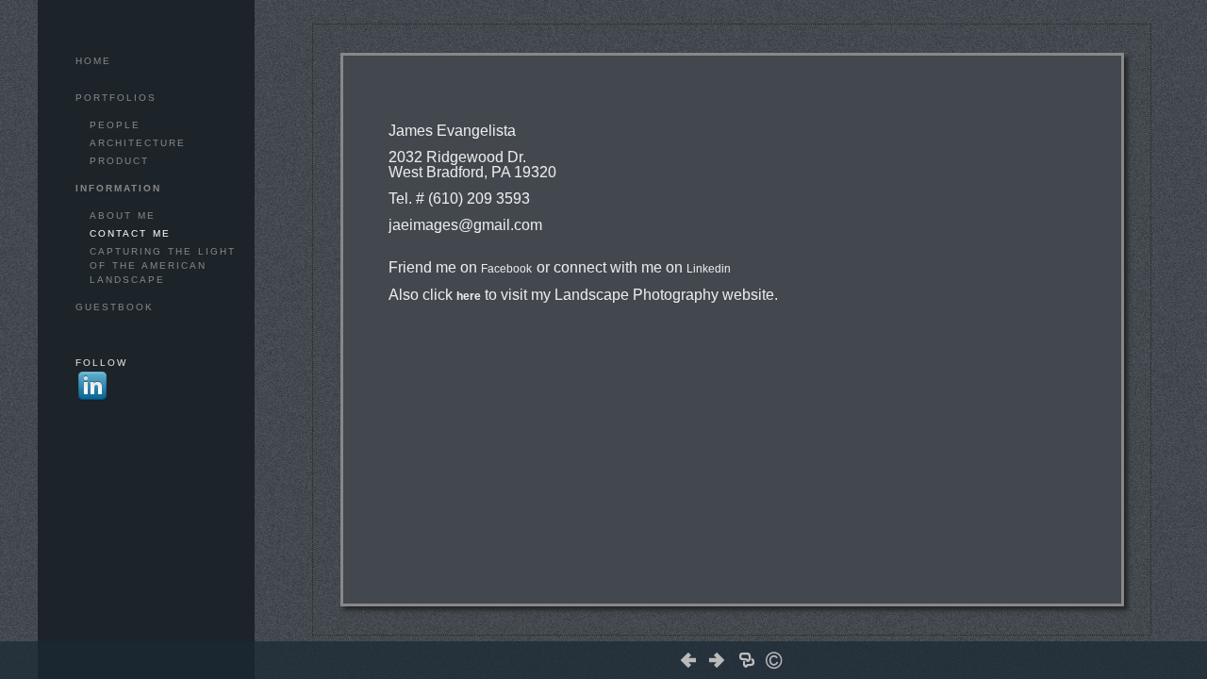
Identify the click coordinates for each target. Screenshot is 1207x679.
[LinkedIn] (757, 627)
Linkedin (708, 268)
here (468, 296)
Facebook (506, 268)
